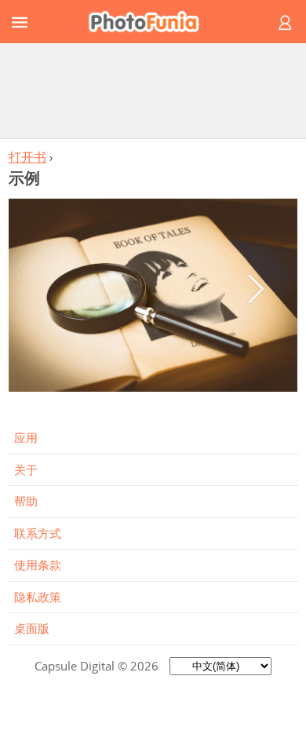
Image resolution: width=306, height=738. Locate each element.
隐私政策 (37, 597)
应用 (26, 437)
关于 (26, 469)
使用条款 (37, 564)
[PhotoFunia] (150, 21)
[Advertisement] (153, 90)
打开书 (27, 157)
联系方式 (37, 533)
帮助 (26, 501)
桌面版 (31, 628)
